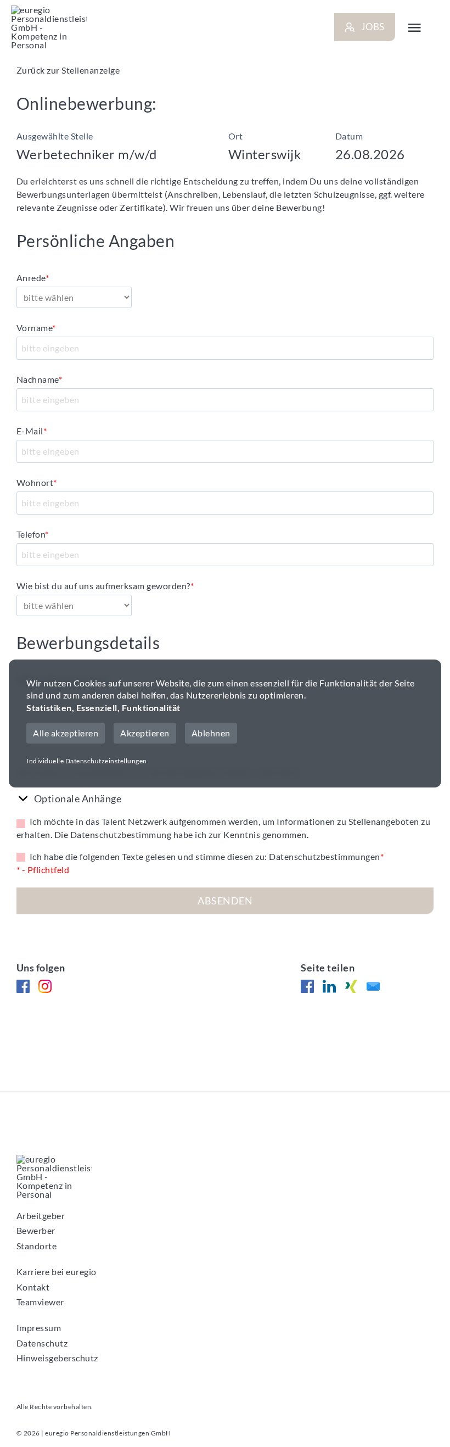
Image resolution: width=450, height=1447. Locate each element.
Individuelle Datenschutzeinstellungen (86, 761)
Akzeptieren (145, 733)
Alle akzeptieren (65, 733)
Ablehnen (211, 733)
